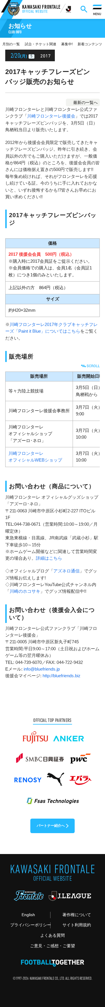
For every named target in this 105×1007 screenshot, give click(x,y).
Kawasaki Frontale (41, 10)
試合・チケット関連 (40, 44)
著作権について (76, 915)
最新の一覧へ (85, 102)
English (28, 915)
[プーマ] (55, 776)
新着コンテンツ (90, 44)
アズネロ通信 (66, 571)
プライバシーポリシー (30, 925)
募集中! (67, 44)
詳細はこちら (49, 558)
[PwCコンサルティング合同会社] (80, 755)
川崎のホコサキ (25, 591)
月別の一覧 (11, 44)
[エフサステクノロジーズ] (52, 797)
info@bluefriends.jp (42, 669)
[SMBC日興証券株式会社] (39, 755)
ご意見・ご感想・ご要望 (52, 946)
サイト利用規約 (76, 925)
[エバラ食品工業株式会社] (80, 776)
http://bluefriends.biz (61, 675)
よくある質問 (52, 935)
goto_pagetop (92, 969)
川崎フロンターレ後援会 (51, 116)
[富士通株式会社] (35, 735)
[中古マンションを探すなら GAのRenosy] (27, 776)
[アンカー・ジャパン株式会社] (68, 735)
